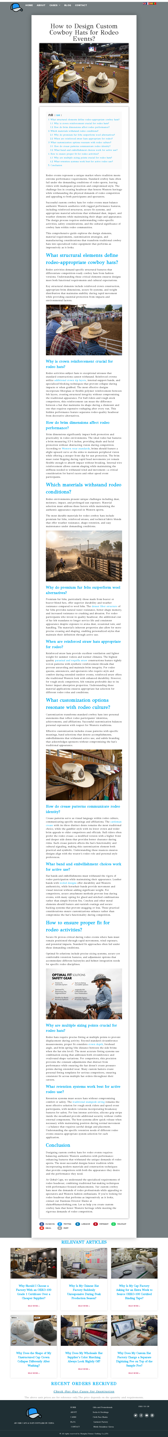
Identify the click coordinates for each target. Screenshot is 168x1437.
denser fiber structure (104, 606)
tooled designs (68, 883)
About (41, 5)
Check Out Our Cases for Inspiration (84, 1391)
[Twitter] (135, 1415)
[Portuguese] (154, 3)
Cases (53, 5)
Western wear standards (76, 448)
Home (29, 5)
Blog (67, 5)
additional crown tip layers (70, 380)
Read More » (34, 1306)
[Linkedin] (152, 1415)
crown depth (95, 1044)
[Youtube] (147, 1415)
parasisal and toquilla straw (71, 660)
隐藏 (58, 115)
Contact (81, 5)
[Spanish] (151, 3)
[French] (148, 3)
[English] (144, 3)
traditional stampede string (89, 1101)
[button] (48, 1224)
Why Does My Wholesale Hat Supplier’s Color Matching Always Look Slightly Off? (84, 1357)
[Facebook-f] (141, 1415)
